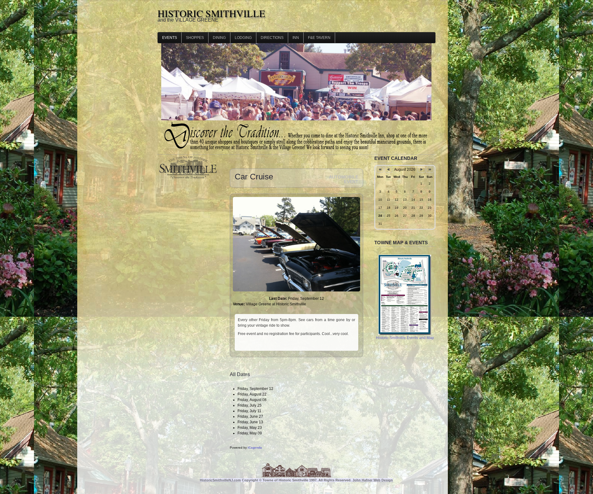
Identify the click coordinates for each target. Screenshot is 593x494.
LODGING (243, 38)
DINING (219, 38)
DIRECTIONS (272, 38)
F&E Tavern (319, 38)
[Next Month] (421, 170)
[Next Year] (430, 170)
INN (295, 38)
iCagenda (255, 447)
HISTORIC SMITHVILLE (211, 13)
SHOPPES (195, 38)
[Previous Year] (380, 170)
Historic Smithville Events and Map (405, 338)
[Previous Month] (388, 170)
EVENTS (169, 38)
